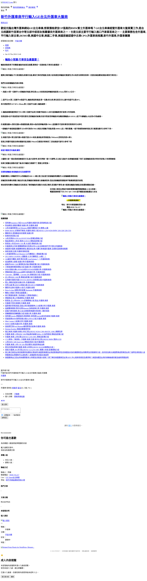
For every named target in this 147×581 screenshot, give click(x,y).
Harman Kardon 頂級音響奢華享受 (17, 329)
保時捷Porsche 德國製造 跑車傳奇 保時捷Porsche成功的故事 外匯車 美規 (32, 316)
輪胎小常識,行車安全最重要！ (22, 59)
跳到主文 (4, 23)
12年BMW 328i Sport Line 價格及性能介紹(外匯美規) (24, 342)
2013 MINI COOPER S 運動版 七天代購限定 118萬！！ (25, 256)
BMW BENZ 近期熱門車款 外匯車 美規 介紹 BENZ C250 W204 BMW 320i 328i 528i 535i (38, 230)
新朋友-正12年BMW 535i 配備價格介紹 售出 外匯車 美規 (26, 300)
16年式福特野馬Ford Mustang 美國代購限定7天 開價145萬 (26, 228)
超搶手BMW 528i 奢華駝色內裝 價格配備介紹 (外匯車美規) (27, 264)
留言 (19, 388)
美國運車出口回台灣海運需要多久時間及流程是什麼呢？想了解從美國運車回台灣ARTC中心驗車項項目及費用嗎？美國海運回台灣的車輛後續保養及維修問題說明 (67, 357)
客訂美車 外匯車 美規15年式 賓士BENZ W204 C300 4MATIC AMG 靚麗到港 (33, 331)
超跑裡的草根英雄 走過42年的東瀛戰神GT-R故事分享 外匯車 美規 (30, 306)
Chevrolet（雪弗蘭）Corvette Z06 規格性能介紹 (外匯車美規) (27, 275)
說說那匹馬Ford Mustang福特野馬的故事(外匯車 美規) (25, 326)
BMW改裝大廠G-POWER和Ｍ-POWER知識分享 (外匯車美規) (28, 269)
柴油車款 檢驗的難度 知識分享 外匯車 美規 (21, 225)
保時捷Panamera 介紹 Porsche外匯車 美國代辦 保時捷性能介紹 (28, 223)
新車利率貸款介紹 (12, 236)
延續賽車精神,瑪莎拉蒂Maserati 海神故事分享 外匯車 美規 (27, 308)
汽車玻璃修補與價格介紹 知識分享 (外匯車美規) (23, 267)
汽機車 (16, 394)
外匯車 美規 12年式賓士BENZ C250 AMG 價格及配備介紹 (27, 337)
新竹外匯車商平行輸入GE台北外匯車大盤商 (34, 17)
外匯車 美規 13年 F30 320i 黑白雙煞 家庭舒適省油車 (24, 344)
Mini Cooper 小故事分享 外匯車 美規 (18, 321)
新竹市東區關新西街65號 (15, 480)
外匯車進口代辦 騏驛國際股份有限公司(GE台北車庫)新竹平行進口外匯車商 (33, 246)
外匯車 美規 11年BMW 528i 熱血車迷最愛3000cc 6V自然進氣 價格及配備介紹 (34, 334)
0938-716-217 (14, 475)
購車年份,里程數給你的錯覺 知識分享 (19, 233)
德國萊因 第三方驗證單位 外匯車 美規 (19, 298)
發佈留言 (4, 417)
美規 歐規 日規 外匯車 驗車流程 (17, 251)
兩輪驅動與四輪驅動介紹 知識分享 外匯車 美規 (23, 313)
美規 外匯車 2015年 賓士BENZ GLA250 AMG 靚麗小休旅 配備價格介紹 (32, 350)
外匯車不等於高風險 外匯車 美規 (17, 303)
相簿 (7, 45)
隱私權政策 (85, 551)
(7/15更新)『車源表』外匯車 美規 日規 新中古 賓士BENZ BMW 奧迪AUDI (33, 339)
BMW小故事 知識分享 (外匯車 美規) (18, 324)
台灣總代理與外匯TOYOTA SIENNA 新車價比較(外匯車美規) (28, 280)
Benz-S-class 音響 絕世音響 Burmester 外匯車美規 (23, 290)
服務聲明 (94, 551)
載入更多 (4, 404)
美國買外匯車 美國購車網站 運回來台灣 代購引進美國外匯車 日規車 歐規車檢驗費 (36, 249)
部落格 (7, 48)
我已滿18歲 (5, 577)
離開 (12, 577)
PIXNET (57, 551)
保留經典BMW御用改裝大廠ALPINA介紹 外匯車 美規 (25, 319)
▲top (3, 400)
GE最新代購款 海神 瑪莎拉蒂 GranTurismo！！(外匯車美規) (27, 259)
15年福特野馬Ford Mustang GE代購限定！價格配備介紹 (26, 254)
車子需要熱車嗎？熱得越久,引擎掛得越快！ (21, 295)
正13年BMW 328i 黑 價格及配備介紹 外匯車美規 (23, 277)
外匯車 (3, 376)
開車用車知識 (19, 396)
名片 (7, 50)
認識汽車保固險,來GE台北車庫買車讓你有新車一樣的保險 (27, 311)
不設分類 (18, 41)
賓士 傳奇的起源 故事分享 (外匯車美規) (20, 282)
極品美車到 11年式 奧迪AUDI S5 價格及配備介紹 (23, 241)
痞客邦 (14, 388)
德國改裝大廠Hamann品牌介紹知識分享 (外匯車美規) (25, 272)
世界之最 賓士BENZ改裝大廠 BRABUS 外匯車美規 (24, 285)
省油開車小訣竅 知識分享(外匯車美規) (19, 262)
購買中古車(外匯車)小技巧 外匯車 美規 (20, 287)
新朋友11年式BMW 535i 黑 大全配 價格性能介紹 (23, 243)
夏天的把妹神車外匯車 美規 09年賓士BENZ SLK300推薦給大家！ (30, 347)
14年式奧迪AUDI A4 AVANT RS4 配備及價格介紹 (24, 238)
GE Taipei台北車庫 (13, 477)
